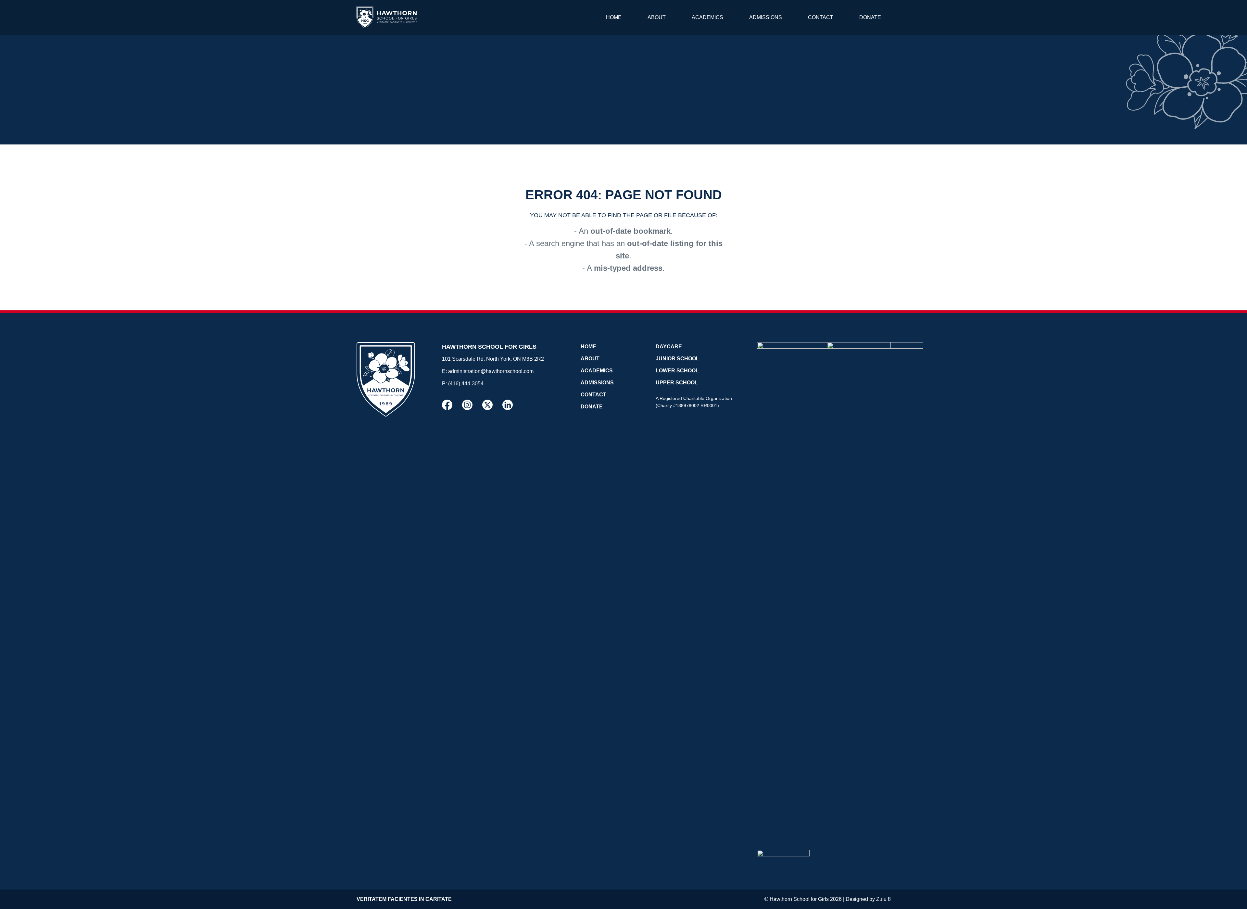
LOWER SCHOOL (677, 370)
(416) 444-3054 (466, 383)
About (657, 17)
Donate (870, 17)
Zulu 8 (883, 899)
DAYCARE (669, 346)
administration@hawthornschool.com (491, 371)
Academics (707, 17)
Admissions (765, 17)
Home (614, 17)
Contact (820, 17)
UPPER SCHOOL (677, 382)
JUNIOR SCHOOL (677, 358)
